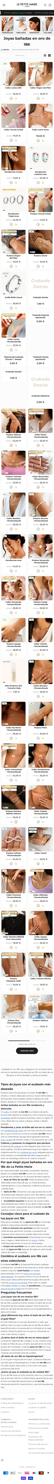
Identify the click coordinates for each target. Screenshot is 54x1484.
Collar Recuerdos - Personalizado (40, 477)
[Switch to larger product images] (45, 55)
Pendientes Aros (13, 560)
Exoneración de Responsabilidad (35, 1438)
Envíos (31, 1412)
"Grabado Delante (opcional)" (40, 316)
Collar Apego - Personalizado (40, 938)
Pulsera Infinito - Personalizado (13, 854)
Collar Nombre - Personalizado (13, 519)
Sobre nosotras (8, 1407)
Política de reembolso (11, 1431)
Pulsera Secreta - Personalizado (40, 519)
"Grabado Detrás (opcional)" (40, 358)
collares (17, 1146)
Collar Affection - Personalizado (40, 896)
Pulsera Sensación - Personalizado (40, 561)
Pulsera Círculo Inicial (40, 214)
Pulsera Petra (40, 727)
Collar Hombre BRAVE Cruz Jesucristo (13, 938)
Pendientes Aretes (13, 172)
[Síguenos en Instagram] (2, 1460)
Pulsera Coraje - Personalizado (40, 603)
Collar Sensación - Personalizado (13, 603)
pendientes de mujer (13, 1130)
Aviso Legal (33, 1432)
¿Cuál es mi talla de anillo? (40, 1403)
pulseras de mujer (29, 1152)
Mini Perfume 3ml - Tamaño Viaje (13, 687)
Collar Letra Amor (40, 129)
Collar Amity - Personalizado (13, 340)
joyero (34, 1240)
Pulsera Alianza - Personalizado (13, 436)
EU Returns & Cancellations (13, 1435)
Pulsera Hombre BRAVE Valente (13, 812)
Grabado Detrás (40, 297)
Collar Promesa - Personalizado (13, 896)
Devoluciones (7, 1426)
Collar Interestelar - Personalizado (13, 770)
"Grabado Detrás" (13, 372)
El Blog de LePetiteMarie (12, 1403)
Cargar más (27, 1051)
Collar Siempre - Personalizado (40, 687)
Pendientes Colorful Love (40, 173)
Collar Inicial (40, 853)
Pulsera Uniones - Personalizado (13, 477)
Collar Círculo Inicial (13, 129)
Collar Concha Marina (40, 979)
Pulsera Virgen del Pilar (14, 256)
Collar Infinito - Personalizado (40, 645)
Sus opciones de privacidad (40, 1453)
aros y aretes (6, 1140)
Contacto (5, 1412)
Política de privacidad (38, 1428)
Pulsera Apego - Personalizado (13, 645)
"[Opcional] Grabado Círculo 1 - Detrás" (13, 358)
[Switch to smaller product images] (49, 55)
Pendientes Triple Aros (13, 215)
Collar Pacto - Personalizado (40, 436)
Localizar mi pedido (37, 1407)
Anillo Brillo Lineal (13, 297)
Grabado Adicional (40, 396)
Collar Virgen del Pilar (40, 88)
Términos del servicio (38, 1444)
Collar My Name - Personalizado (13, 728)
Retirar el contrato (36, 1448)
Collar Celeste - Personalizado (40, 812)
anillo (6, 1112)
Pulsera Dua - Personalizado (13, 1021)
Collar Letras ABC (13, 88)
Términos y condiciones (39, 1424)
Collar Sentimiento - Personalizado (41, 770)
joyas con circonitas (18, 1282)
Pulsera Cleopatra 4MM (13, 980)
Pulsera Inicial (40, 255)
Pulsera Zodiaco (40, 1020)
